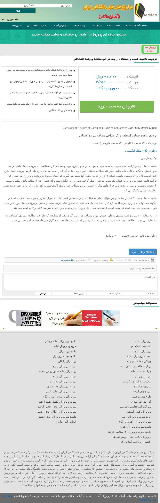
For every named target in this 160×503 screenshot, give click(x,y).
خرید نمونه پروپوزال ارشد (136, 416)
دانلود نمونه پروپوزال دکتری (135, 426)
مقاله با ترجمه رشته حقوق (142, 268)
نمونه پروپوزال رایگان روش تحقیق (56, 411)
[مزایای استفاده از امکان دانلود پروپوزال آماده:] (25, 325)
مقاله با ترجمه (113, 25)
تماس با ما (16, 25)
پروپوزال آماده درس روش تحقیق (57, 371)
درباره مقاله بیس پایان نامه (135, 366)
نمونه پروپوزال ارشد (64, 376)
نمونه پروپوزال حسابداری (61, 386)
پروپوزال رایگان (67, 361)
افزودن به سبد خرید (116, 106)
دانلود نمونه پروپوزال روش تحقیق (57, 416)
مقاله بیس (96, 25)
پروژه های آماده (142, 391)
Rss (154, 499)
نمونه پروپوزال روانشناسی (61, 391)
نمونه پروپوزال (142, 376)
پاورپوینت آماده (142, 386)
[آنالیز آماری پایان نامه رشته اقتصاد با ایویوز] (101, 325)
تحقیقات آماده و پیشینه (137, 25)
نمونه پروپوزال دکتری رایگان (135, 421)
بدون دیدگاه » (107, 88)
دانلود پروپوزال (67, 351)
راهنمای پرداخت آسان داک (136, 441)
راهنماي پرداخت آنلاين (60, 110)
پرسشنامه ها (80, 25)
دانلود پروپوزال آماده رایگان (60, 341)
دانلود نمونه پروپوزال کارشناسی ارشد (129, 431)
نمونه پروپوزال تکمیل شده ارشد (57, 401)
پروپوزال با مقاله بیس (37, 25)
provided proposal (141, 346)
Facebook (145, 499)
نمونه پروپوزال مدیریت (63, 381)
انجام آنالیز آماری (66, 421)
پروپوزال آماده (61, 25)
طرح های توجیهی (141, 396)
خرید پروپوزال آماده (64, 346)
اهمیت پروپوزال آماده (139, 356)
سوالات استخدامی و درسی (135, 406)
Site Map (7, 496)
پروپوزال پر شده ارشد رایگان (59, 396)
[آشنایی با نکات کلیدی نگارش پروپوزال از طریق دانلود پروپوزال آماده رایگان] (63, 325)
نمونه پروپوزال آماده (64, 366)
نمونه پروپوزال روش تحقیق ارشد (57, 406)
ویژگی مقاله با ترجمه (139, 361)
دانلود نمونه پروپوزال (64, 356)
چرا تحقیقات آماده (141, 371)
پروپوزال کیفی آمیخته (139, 411)
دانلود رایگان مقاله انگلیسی (141, 150)
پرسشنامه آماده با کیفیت (137, 381)
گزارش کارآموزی (141, 401)
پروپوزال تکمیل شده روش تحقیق (132, 436)
